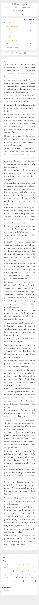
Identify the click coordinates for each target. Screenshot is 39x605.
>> (18, 561)
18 (28, 571)
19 (34, 571)
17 (22, 571)
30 (32, 577)
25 (35, 574)
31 (2, 581)
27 (13, 577)
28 (19, 577)
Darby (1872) (11, 40)
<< (11, 561)
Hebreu (11, 37)
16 (16, 571)
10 (15, 567)
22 (17, 574)
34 (20, 581)
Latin (11, 33)
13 (33, 567)
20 (5, 574)
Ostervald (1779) (11, 47)
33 (14, 581)
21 (11, 574)
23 (23, 574)
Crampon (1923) (11, 26)
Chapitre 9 (31, 7)
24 (29, 574)
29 (25, 577)
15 (10, 571)
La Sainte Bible (9, 7)
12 (27, 567)
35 (26, 581)
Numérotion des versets (11, 23)
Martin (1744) (10, 44)
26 (7, 577)
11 (21, 567)
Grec (11, 30)
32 (8, 581)
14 (5, 571)
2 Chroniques (21, 7)
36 (32, 581)
